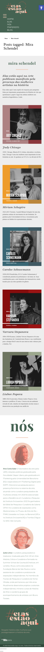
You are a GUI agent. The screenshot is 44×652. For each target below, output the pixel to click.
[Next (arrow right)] (2, 651)
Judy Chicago (12, 147)
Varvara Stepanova (15, 332)
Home (6, 38)
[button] (41, 7)
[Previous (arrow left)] (1, 651)
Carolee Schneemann (16, 269)
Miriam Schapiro (14, 207)
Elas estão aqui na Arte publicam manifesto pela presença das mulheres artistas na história (19, 80)
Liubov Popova (12, 394)
